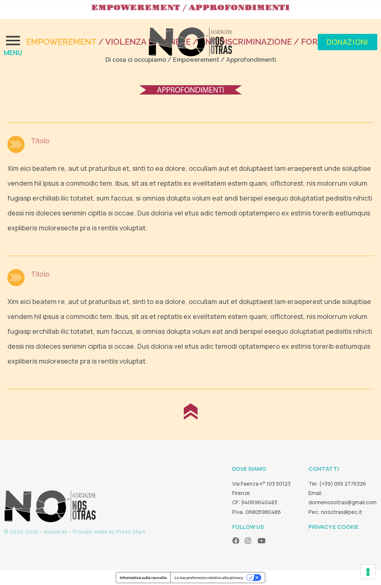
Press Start (130, 531)
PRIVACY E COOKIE (333, 527)
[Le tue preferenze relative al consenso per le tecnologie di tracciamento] (368, 572)
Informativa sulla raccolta (143, 577)
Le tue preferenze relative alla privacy (209, 577)
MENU (13, 52)
